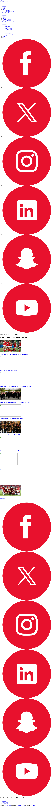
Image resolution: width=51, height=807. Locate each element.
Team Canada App (6, 12)
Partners (4, 15)
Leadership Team (8, 29)
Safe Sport (4, 35)
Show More (2, 500)
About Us (4, 24)
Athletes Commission (9, 30)
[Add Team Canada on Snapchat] (26, 283)
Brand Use (4, 36)
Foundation (4, 17)
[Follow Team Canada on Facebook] (26, 87)
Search (1, 334)
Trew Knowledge (21, 805)
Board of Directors (8, 28)
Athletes (4, 6)
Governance (7, 26)
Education (4, 18)
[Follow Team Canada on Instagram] (26, 185)
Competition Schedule (9, 11)
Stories (3, 4)
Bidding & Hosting (9, 34)
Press (3, 16)
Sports (3, 7)
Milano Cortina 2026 (6, 9)
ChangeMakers (8, 805)
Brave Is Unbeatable (6, 19)
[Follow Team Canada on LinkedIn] (26, 234)
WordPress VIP (33, 805)
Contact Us (4, 37)
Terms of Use (5, 803)
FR (1, 0)
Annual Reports (8, 33)
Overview (7, 25)
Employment (5, 22)
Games (3, 8)
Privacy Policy (5, 802)
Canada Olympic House (7, 20)
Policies (6, 27)
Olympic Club (5, 13)
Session (6, 31)
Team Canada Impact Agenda (8, 21)
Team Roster (7, 10)
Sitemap (4, 801)
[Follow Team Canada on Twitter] (26, 136)
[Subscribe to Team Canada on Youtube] (26, 332)
